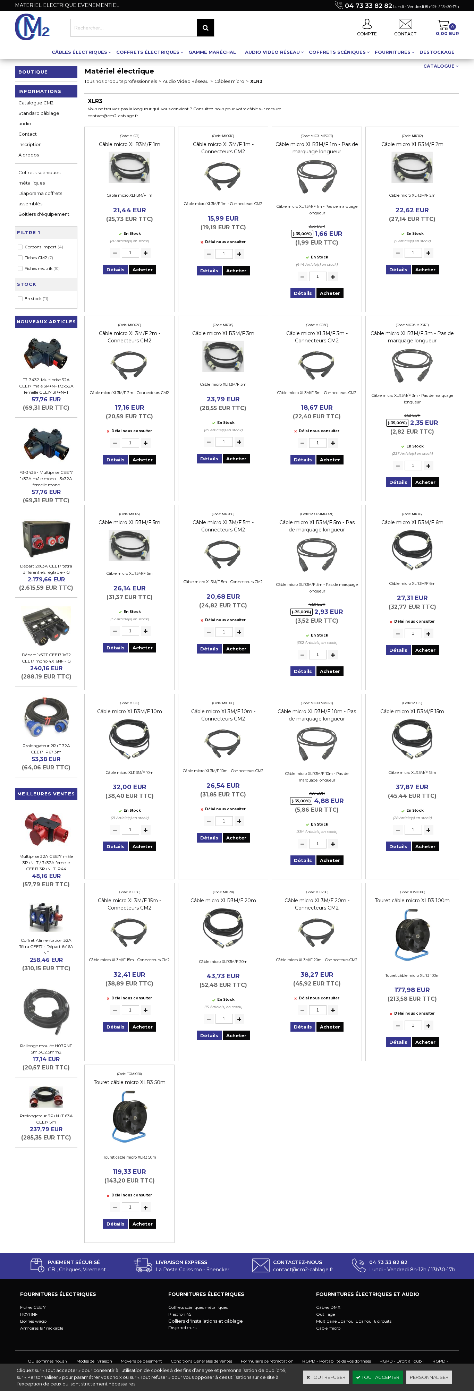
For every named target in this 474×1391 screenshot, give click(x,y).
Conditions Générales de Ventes (201, 1361)
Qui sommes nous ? (48, 1361)
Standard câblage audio (38, 118)
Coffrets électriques (147, 52)
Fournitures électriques (58, 1294)
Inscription (30, 144)
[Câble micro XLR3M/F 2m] (412, 185)
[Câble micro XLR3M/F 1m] (129, 185)
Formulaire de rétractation (267, 1361)
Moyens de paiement (141, 1361)
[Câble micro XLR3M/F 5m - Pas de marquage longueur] (317, 574)
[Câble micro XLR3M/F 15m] (412, 762)
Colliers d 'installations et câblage (205, 1321)
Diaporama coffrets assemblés (40, 198)
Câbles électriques (79, 52)
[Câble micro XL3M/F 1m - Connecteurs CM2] (223, 193)
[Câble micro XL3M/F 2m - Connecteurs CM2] (129, 382)
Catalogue (439, 66)
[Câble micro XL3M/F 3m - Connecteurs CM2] (317, 382)
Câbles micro (229, 81)
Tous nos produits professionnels (120, 81)
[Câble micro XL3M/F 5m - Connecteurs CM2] (223, 571)
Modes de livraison (94, 1361)
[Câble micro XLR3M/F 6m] (412, 572)
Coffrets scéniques (337, 52)
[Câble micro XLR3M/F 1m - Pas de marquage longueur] (317, 195)
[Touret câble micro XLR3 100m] (412, 964)
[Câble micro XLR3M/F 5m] (129, 563)
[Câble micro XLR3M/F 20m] (223, 951)
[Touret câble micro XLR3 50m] (129, 1146)
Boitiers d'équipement (43, 214)
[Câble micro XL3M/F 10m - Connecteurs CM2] (223, 760)
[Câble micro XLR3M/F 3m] (223, 374)
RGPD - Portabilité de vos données (336, 1361)
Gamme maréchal (212, 52)
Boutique (33, 72)
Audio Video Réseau (272, 52)
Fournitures (392, 52)
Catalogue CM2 (35, 102)
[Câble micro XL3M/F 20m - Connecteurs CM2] (317, 949)
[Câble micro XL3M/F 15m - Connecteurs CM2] (129, 949)
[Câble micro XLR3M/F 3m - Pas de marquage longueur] (412, 384)
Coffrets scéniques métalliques (39, 178)
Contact (27, 134)
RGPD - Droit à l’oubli (402, 1361)
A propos (28, 154)
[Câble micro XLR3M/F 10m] (129, 762)
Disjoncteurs (182, 1327)
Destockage (437, 52)
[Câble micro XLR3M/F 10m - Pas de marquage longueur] (317, 763)
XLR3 (256, 81)
